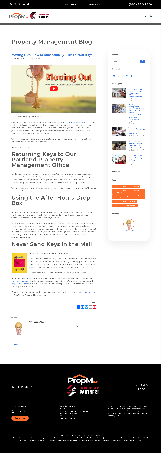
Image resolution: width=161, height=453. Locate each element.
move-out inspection (21, 281)
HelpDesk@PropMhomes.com (104, 440)
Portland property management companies (126, 191)
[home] (19, 15)
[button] (11, 4)
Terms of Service (93, 435)
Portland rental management (125, 205)
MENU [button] (149, 16)
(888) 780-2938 (140, 4)
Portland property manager (125, 201)
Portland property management (126, 186)
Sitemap (64, 435)
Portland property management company (126, 196)
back (15, 345)
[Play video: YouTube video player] (54, 89)
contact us (90, 292)
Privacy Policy (77, 435)
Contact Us (20, 418)
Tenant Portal (94, 5)
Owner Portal (70, 5)
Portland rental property (78, 122)
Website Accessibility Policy (129, 440)
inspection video (19, 284)
